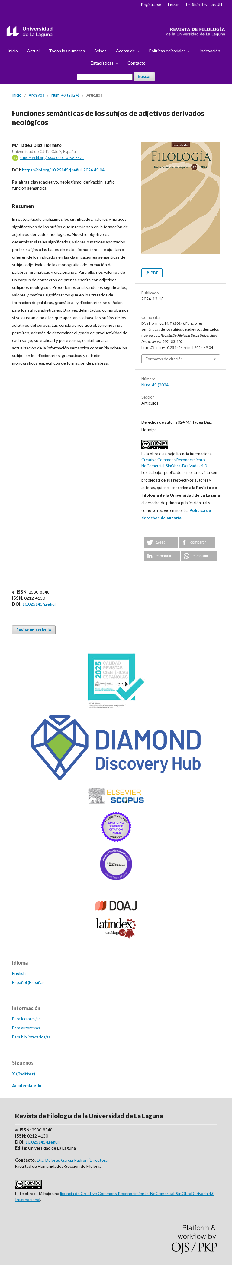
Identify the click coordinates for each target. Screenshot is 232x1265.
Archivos (36, 95)
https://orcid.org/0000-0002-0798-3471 (52, 157)
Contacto (136, 62)
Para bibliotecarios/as (31, 1037)
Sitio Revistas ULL (206, 4)
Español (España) (28, 982)
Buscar (144, 76)
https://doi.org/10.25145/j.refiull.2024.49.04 (63, 169)
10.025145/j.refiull (39, 604)
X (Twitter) (23, 1073)
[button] (161, 542)
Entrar (173, 4)
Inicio (13, 50)
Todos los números (67, 50)
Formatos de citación (164, 358)
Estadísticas (102, 62)
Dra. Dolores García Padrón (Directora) (73, 1160)
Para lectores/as (26, 1018)
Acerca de (126, 50)
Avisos (100, 50)
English (19, 973)
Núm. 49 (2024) (65, 95)
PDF (154, 272)
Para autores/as (26, 1027)
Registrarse (151, 4)
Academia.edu (26, 1085)
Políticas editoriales (168, 50)
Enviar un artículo (33, 630)
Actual (33, 50)
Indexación (209, 50)
